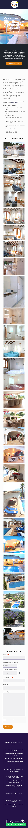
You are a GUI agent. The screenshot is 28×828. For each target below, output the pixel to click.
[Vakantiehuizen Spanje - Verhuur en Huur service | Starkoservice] (14, 4)
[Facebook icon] (7, 822)
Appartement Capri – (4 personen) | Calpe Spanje (14, 805)
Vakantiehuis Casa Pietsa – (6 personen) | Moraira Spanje (14, 749)
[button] (16, 824)
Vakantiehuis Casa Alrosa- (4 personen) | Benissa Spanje (14, 762)
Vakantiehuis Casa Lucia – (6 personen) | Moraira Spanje (14, 754)
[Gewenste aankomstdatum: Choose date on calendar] (19, 666)
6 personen (17, 35)
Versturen (7, 726)
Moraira (22, 35)
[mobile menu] (26, 2)
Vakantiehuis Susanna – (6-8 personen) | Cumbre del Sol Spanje (14, 777)
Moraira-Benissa (8, 35)
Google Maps (14, 102)
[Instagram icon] (11, 822)
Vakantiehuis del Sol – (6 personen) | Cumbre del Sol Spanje (14, 781)
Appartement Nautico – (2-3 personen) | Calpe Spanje (14, 801)
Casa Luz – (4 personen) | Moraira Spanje (14, 758)
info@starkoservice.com (10, 134)
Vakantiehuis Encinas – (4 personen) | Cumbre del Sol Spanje (14, 786)
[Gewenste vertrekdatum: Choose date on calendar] (19, 673)
